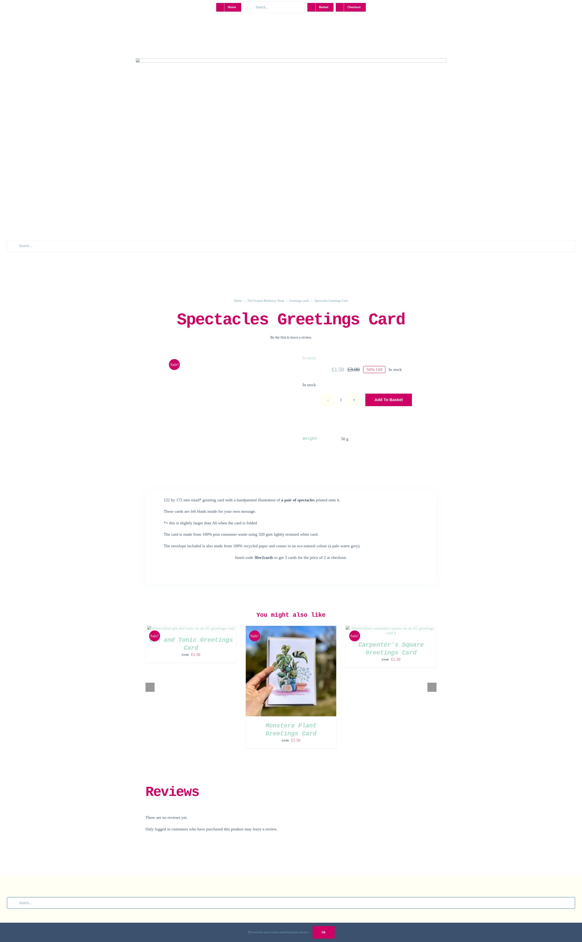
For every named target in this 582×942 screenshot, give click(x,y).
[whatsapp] (300, 236)
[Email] (387, 465)
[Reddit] (366, 465)
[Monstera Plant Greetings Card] (291, 628)
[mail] (310, 236)
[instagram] (272, 236)
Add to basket (388, 399)
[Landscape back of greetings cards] (215, 361)
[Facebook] (346, 465)
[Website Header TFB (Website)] (291, 60)
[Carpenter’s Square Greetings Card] (391, 628)
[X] (356, 465)
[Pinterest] (377, 465)
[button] (150, 687)
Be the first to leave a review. (291, 337)
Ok (324, 932)
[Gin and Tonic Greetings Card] (190, 628)
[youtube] (281, 236)
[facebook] (291, 236)
